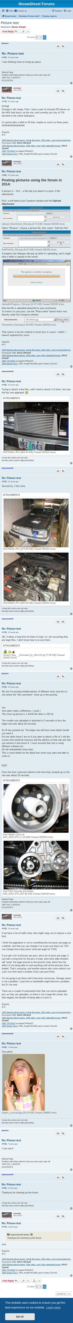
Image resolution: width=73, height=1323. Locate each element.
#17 (3, 101)
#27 (3, 1227)
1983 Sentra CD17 (10, 154)
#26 (3, 1188)
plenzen (5, 43)
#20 (3, 481)
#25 (3, 1144)
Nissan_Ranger (19, 27)
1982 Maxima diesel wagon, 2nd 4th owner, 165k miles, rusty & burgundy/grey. (36, 140)
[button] (36, 37)
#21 (3, 632)
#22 (3, 687)
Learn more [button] (53, 1307)
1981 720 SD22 (8, 151)
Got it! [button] (20, 1316)
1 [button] (40, 37)
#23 (3, 928)
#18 (3, 175)
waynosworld (7, 371)
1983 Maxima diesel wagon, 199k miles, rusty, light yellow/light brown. (31, 146)
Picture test (10, 23)
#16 (3, 57)
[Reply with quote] (58, 46)
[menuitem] (9, 11)
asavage (17, 88)
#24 (3, 1047)
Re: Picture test (13, 53)
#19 (3, 385)
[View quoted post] (31, 1234)
